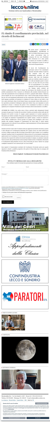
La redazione (5, 400)
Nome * (3, 167)
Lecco (3, 44)
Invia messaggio (7, 202)
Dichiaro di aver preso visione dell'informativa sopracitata (17, 192)
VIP (33, 400)
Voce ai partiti (5, 39)
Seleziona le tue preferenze (14, 417)
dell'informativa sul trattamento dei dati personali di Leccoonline (15, 188)
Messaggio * (4, 174)
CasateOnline (20, 400)
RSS (25, 400)
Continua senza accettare (42, 403)
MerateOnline (12, 400)
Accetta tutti (37, 417)
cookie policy (11, 409)
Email (27, 167)
